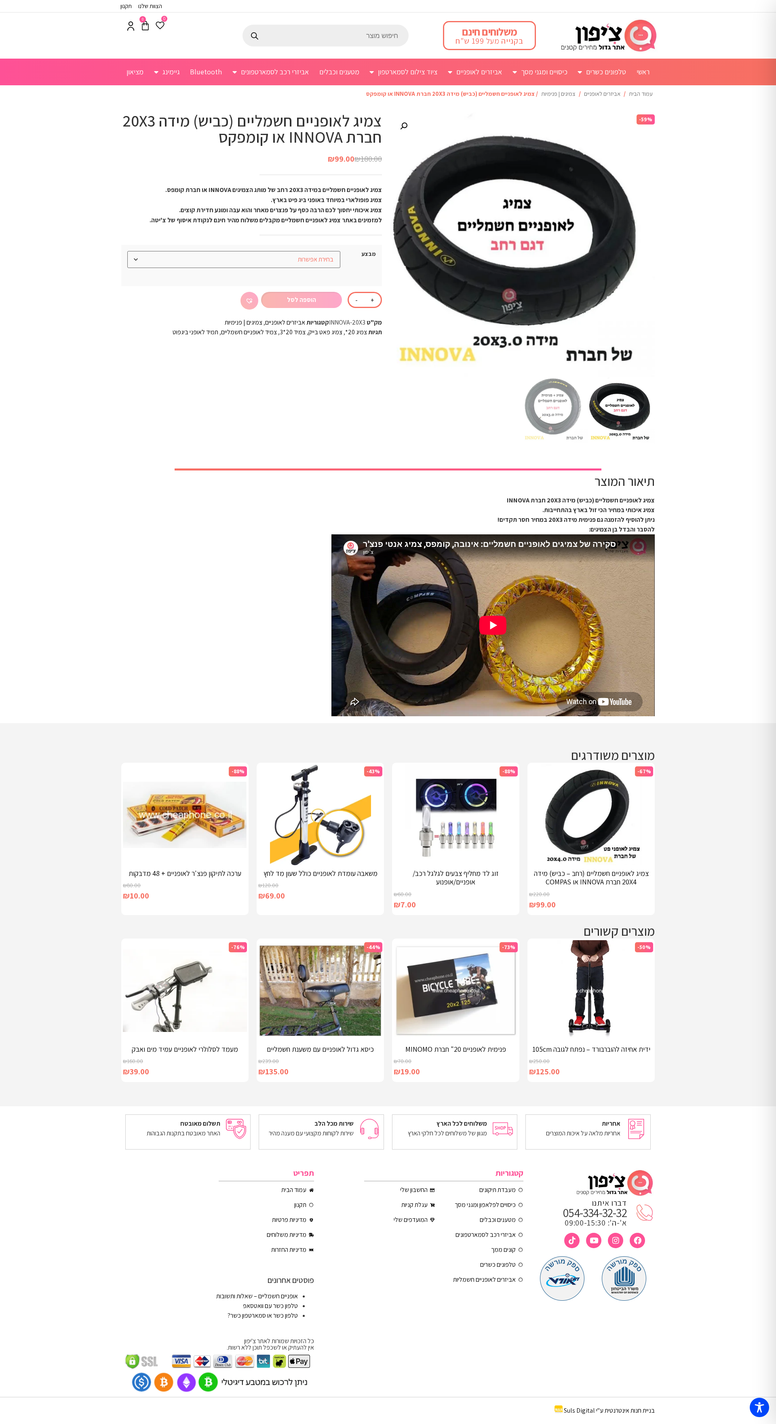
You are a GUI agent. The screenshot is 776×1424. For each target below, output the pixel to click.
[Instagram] (615, 1240)
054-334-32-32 (595, 1212)
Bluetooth (206, 71)
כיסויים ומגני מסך (544, 71)
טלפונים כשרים (606, 71)
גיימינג (171, 71)
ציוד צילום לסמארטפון (407, 71)
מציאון (135, 71)
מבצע (368, 254)
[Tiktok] (572, 1240)
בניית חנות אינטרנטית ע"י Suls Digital (609, 1411)
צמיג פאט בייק (325, 332)
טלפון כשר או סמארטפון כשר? (263, 1315)
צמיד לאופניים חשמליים (249, 332)
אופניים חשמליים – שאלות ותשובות (257, 1296)
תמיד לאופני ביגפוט (195, 332)
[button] (403, 126)
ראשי (643, 71)
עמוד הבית (641, 93)
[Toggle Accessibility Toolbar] (759, 1407)
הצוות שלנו (150, 6)
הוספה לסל (301, 299)
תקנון (126, 6)
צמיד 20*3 (293, 332)
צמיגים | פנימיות (558, 93)
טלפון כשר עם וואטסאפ (270, 1306)
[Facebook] (637, 1240)
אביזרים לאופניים (479, 71)
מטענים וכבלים (339, 71)
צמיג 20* (356, 332)
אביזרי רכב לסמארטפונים (275, 71)
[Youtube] (593, 1240)
